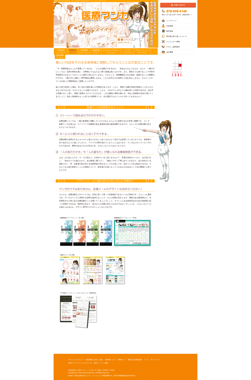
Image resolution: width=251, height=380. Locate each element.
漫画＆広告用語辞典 (135, 360)
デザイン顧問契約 (173, 47)
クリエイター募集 (173, 42)
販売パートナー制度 (101, 363)
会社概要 (169, 52)
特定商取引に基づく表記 (94, 360)
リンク (146, 360)
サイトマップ (155, 360)
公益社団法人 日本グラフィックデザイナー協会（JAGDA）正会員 (91, 370)
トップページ (171, 21)
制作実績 (169, 31)
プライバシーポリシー (76, 360)
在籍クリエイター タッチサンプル (80, 363)
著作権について (110, 360)
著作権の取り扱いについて (176, 36)
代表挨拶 (169, 26)
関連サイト (122, 360)
